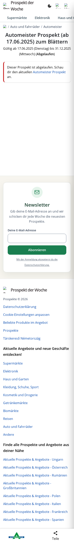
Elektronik (42, 18)
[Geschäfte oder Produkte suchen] (58, 6)
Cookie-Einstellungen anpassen (26, 314)
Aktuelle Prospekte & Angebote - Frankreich (35, 512)
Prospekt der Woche (29, 290)
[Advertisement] (37, 129)
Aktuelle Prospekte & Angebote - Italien (32, 504)
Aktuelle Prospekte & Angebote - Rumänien (35, 475)
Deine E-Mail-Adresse (22, 230)
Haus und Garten (16, 379)
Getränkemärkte (15, 403)
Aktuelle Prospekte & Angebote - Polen (31, 496)
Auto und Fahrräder (25, 27)
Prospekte (10, 330)
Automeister (52, 27)
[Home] (5, 26)
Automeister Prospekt (49, 72)
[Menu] (67, 6)
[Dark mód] (49, 6)
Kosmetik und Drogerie (20, 395)
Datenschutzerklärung (19, 307)
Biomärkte (11, 411)
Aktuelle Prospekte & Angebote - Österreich (35, 467)
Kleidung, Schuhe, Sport (21, 387)
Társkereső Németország (21, 338)
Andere (8, 434)
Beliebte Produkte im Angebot (25, 322)
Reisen (8, 419)
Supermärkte (17, 18)
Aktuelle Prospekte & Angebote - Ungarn (33, 459)
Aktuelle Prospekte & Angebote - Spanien (33, 519)
